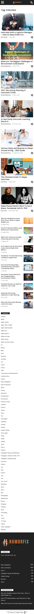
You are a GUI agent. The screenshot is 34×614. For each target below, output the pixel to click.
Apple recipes (4, 339)
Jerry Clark (4, 210)
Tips (2, 515)
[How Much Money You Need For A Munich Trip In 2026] (28, 286)
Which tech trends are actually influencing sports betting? (11, 238)
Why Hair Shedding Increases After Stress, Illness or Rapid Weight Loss (10, 220)
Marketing (3, 484)
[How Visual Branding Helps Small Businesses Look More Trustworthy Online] (28, 267)
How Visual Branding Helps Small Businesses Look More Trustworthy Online (10, 266)
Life (2, 478)
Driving (3, 390)
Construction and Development (9, 373)
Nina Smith (4, 37)
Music (2, 487)
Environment (4, 399)
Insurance (3, 461)
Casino (3, 367)
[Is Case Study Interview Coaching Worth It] (17, 108)
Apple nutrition (5, 333)
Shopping (3, 504)
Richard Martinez (6, 66)
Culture (3, 379)
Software (3, 507)
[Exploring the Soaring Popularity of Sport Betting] (28, 295)
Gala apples (4, 419)
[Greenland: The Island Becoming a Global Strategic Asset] (28, 258)
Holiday (3, 441)
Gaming (3, 424)
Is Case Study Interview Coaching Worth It (15, 120)
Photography (4, 495)
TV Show (3, 521)
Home (2, 7)
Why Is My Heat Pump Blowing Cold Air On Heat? (11, 303)
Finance (3, 407)
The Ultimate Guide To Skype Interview (14, 178)
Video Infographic (5, 527)
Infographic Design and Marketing (10, 453)
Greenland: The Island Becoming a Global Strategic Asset (11, 256)
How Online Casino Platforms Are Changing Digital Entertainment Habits (10, 276)
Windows (3, 529)
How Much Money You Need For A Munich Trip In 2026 (11, 285)
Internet (3, 464)
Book (2, 353)
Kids (2, 470)
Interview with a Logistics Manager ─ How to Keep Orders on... (16, 33)
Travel (2, 518)
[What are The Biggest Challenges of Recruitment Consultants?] (17, 50)
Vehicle (3, 524)
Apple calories (5, 322)
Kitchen (3, 473)
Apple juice (4, 330)
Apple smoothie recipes (7, 342)
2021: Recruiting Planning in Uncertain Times (13, 91)
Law (2, 475)
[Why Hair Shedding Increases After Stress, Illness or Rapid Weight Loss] (28, 221)
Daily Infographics (6, 382)
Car (2, 362)
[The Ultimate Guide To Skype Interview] (17, 166)
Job (2, 467)
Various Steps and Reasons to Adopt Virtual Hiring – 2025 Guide (17, 149)
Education (3, 393)
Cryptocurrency (5, 376)
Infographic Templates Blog (8, 458)
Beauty (3, 347)
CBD (2, 370)
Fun (2, 416)
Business (3, 356)
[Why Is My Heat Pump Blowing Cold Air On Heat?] (28, 304)
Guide (2, 436)
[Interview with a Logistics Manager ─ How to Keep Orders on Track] (17, 22)
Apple (2, 319)
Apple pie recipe (5, 336)
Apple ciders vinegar (6, 325)
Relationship (4, 498)
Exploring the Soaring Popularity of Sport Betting (10, 294)
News (2, 490)
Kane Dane (4, 181)
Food (2, 413)
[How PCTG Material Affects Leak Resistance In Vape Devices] (28, 230)
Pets (2, 492)
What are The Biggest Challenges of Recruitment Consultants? (17, 62)
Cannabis (3, 359)
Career (3, 365)
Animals (3, 316)
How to (3, 447)
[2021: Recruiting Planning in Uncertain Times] (17, 79)
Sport (2, 509)
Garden (3, 427)
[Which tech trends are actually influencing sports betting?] (28, 239)
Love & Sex (4, 481)
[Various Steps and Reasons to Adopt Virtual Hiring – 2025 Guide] (17, 137)
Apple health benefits (6, 328)
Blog (2, 350)
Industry (3, 450)
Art (2, 345)
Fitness (3, 410)
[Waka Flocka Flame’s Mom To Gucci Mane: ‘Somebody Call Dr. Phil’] (17, 195)
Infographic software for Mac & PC (10, 455)
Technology (4, 512)
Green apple (4, 433)
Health (2, 438)
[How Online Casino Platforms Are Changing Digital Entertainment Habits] (28, 277)
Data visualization (6, 384)
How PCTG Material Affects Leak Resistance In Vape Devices (11, 229)
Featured (3, 404)
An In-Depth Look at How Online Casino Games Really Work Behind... (11, 248)
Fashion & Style (5, 401)
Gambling (3, 421)
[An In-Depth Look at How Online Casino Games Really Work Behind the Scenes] (28, 248)
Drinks (2, 387)
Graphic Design (5, 430)
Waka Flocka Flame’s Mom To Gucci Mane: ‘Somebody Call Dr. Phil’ (16, 207)
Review (3, 501)
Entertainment (5, 396)
